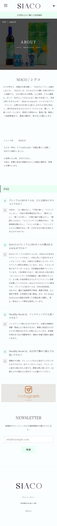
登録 (28, 449)
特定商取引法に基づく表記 (28, 503)
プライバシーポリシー (28, 497)
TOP (4, 22)
